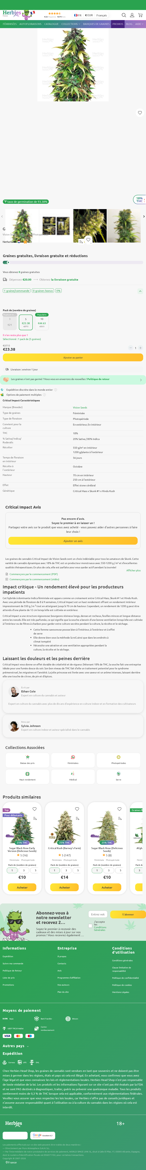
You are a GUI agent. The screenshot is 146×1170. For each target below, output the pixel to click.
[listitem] (132, 15)
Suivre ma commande (13, 963)
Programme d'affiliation (69, 977)
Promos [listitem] (118, 24)
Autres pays (14, 1046)
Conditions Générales (100, 928)
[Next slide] (144, 216)
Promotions (8, 984)
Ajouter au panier (73, 357)
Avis (59, 970)
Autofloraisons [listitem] (30, 24)
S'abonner (128, 914)
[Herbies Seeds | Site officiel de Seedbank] (20, 14)
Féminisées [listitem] (10, 24)
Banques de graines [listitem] (96, 24)
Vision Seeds (80, 407)
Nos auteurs (63, 984)
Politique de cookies (122, 984)
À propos (62, 956)
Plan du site (63, 991)
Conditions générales (122, 960)
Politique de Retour (12, 970)
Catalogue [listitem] (51, 24)
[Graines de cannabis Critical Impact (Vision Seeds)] (73, 113)
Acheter (22, 887)
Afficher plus (133, 570)
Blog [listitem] (129, 24)
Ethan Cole (28, 691)
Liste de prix (9, 977)
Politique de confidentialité (125, 977)
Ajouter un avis (73, 541)
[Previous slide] (2, 216)
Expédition (8, 956)
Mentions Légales (120, 992)
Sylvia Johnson (31, 726)
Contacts (62, 963)
